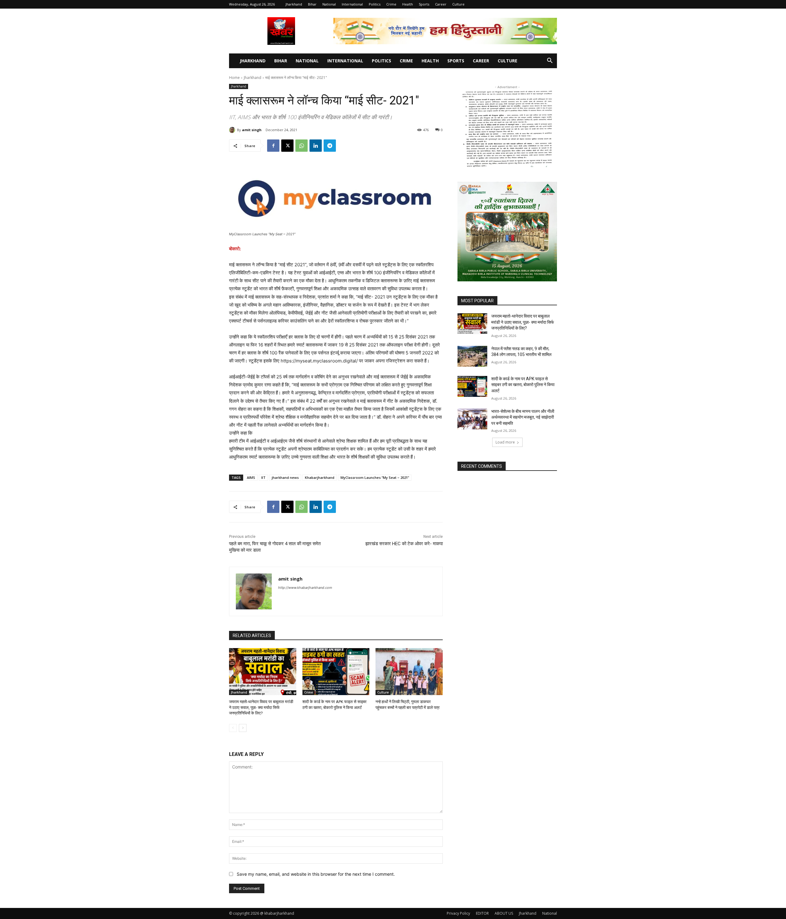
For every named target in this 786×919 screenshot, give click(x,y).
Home (234, 77)
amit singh (252, 129)
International (352, 4)
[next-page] (243, 728)
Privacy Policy (458, 913)
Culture (458, 4)
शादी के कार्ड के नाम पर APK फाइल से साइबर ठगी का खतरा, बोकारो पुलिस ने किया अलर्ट (522, 384)
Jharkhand (294, 4)
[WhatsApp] (301, 145)
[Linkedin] (315, 145)
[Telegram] (330, 145)
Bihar (312, 4)
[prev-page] (233, 728)
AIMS (251, 477)
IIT (263, 477)
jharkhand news (285, 477)
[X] (287, 145)
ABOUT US (504, 913)
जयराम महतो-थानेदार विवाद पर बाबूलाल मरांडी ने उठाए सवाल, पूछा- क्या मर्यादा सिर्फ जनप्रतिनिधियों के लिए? (261, 707)
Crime (391, 4)
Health (407, 4)
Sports (424, 4)
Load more (505, 442)
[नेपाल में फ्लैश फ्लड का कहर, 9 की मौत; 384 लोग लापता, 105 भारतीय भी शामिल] (472, 356)
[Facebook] (273, 145)
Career (440, 4)
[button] (549, 61)
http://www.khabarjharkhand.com (305, 587)
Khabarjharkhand (319, 477)
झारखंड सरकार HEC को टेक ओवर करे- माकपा (404, 543)
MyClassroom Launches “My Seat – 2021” (374, 477)
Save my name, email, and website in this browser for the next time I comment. (316, 874)
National (329, 4)
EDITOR (482, 913)
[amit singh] (233, 130)
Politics (374, 4)
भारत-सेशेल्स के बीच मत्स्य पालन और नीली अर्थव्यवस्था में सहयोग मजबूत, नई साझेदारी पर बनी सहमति (522, 417)
